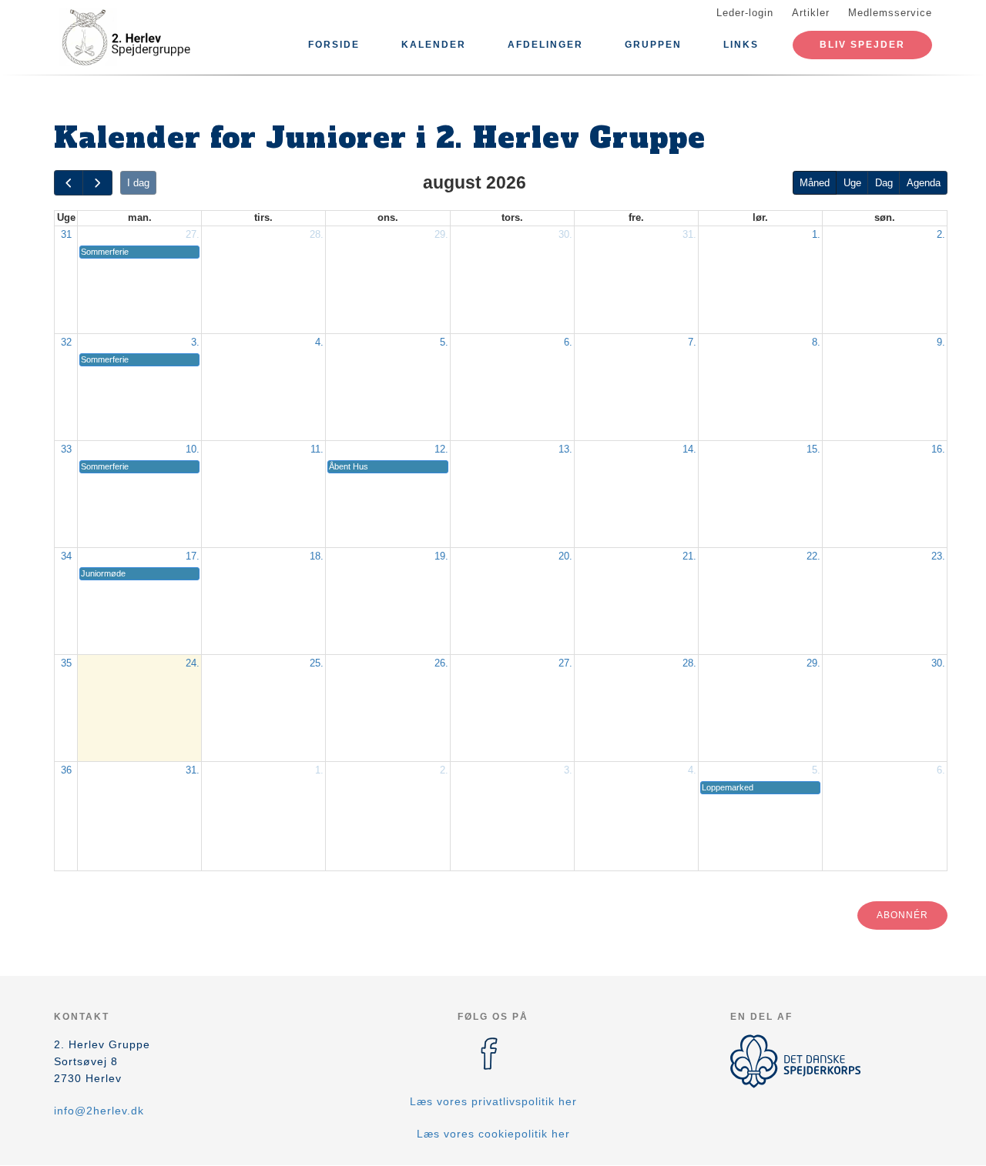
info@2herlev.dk (99, 1110)
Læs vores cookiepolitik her (493, 1134)
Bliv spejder (862, 44)
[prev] (68, 182)
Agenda (924, 183)
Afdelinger (545, 44)
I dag (138, 183)
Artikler (811, 12)
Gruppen (653, 44)
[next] (97, 182)
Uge (852, 183)
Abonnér (902, 915)
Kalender (433, 44)
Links (741, 44)
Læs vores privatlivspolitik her (493, 1101)
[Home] (123, 37)
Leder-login (744, 12)
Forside (334, 44)
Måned (815, 183)
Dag (884, 183)
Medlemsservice (890, 12)
